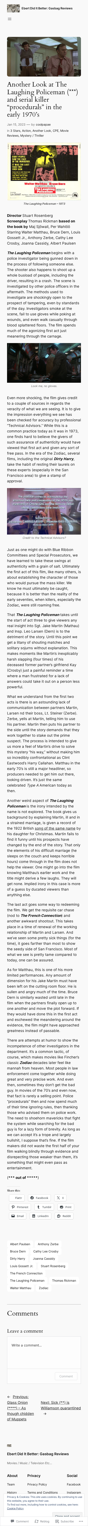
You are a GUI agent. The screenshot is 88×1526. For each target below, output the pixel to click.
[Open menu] (9, 19)
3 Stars (15, 130)
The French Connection (26, 1273)
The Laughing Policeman (27, 1280)
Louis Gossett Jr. (21, 1266)
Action (26, 130)
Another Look (41, 130)
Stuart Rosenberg (53, 1266)
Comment (66, 1376)
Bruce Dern (18, 1251)
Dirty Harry (17, 1258)
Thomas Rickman (64, 1280)
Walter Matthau (20, 1288)
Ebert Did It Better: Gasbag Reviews (47, 8)
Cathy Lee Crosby (46, 1251)
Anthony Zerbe (48, 1244)
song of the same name (55, 828)
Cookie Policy (15, 1508)
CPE (56, 130)
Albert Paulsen (20, 1244)
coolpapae (43, 124)
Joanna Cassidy (44, 1258)
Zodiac (43, 1288)
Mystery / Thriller (32, 135)
